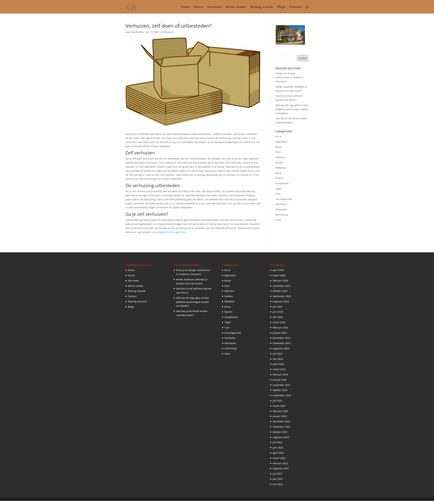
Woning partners (137, 301)
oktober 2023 (280, 390)
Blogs (281, 7)
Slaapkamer (282, 183)
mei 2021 (278, 484)
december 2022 (281, 421)
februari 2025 (280, 327)
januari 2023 (280, 416)
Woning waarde (261, 7)
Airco (278, 136)
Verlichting (281, 214)
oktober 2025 (280, 291)
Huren (198, 7)
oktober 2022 (280, 432)
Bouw (278, 146)
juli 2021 (277, 473)
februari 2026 (280, 280)
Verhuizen (168, 32)
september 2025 (282, 296)
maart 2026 (279, 275)
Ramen (279, 178)
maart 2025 (279, 322)
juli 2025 (277, 306)
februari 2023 (280, 411)
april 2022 (278, 452)
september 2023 (282, 395)
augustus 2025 (281, 301)
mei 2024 (278, 358)
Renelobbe (137, 32)
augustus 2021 (281, 468)
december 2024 (281, 337)
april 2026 (278, 270)
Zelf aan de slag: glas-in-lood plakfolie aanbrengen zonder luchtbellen (291, 109)
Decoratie (215, 7)
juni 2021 (278, 478)
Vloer (278, 220)
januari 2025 (280, 332)
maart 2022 (279, 458)
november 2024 (281, 343)
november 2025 (281, 285)
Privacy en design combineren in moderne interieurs (289, 77)
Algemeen (281, 141)
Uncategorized (283, 199)
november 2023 (281, 385)
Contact (296, 7)
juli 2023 (277, 400)
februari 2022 (280, 463)
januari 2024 (280, 379)
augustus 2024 (281, 348)
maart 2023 (279, 405)
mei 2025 (278, 317)
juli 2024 (277, 353)
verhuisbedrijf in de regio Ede (168, 232)
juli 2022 (277, 442)
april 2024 (278, 364)
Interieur (280, 157)
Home (185, 7)
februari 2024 (280, 374)
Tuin (278, 193)
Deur (278, 152)
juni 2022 (278, 447)
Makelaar (280, 167)
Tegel (278, 188)
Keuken (279, 162)
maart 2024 (279, 369)
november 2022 (281, 426)
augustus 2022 (281, 437)
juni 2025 (278, 311)
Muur (278, 173)
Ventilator (281, 204)
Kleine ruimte (236, 7)
